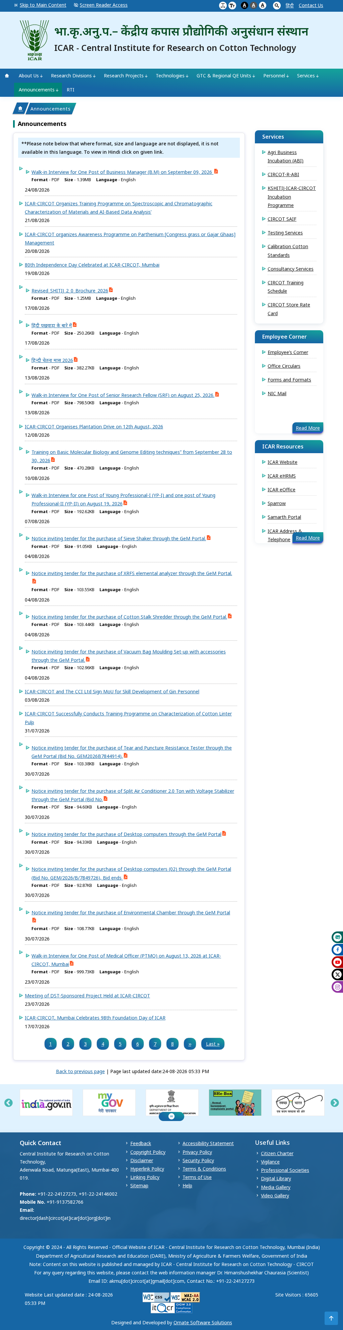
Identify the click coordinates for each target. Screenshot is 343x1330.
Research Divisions (71, 75)
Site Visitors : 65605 (296, 1294)
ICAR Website (282, 462)
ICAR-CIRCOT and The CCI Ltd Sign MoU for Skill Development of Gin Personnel (112, 691)
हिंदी (290, 5)
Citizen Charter (277, 1153)
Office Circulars (284, 366)
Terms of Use (197, 1177)
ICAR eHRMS (282, 476)
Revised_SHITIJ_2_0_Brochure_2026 (69, 290)
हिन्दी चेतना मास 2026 (52, 360)
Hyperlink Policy (147, 1169)
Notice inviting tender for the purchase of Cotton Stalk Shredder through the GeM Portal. (129, 617)
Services (306, 75)
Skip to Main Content (43, 5)
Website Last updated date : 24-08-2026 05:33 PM (69, 1298)
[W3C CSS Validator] (156, 1297)
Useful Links (272, 1142)
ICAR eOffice (281, 489)
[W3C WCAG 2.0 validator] (185, 1297)
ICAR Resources (282, 446)
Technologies (170, 75)
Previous (8, 1104)
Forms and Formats (289, 379)
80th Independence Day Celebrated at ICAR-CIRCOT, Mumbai (92, 265)
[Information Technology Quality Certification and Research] (171, 1307)
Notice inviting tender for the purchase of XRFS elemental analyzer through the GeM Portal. (131, 573)
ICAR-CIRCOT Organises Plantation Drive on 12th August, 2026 (94, 426)
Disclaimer (141, 1160)
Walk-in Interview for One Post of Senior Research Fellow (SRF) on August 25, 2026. (122, 395)
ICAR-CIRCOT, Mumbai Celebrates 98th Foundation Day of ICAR (95, 1017)
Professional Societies (285, 1170)
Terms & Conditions (204, 1169)
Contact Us (311, 5)
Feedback (140, 1143)
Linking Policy (144, 1177)
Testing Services (285, 232)
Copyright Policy (147, 1152)
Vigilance (270, 1162)
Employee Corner (284, 336)
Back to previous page (80, 1071)
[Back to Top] (331, 1318)
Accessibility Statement (208, 1143)
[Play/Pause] (171, 1116)
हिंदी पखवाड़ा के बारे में (51, 325)
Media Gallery (275, 1187)
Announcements (37, 89)
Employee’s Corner (288, 352)
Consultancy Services (291, 269)
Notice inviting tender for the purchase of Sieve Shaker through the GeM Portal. (118, 538)
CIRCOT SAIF (282, 219)
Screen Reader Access (104, 5)
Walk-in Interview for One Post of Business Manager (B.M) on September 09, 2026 (122, 172)
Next (335, 1104)
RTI (70, 89)
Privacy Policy (197, 1152)
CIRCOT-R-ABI (283, 174)
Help (187, 1185)
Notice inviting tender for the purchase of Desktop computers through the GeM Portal (126, 834)
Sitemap (139, 1185)
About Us (29, 75)
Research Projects (124, 75)
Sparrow (277, 503)
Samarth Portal (284, 517)
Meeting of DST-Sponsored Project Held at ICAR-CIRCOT (87, 995)
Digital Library (276, 1178)
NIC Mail (277, 393)
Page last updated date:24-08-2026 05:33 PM (159, 1071)
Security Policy (198, 1160)
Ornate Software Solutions (203, 1322)
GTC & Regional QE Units (224, 75)
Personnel (274, 75)
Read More (308, 428)
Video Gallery (275, 1195)
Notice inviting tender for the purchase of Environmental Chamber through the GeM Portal (130, 912)
